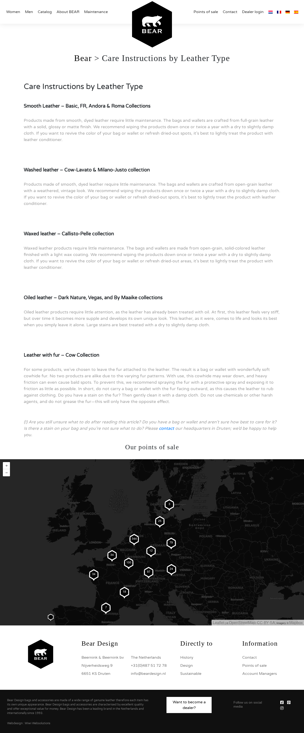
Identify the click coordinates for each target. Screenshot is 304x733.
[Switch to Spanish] (296, 12)
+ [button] (6, 465)
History (186, 657)
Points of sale (206, 11)
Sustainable (190, 673)
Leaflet (218, 622)
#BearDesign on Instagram (152, 609)
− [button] (6, 472)
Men (29, 11)
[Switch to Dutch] (270, 12)
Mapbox (296, 622)
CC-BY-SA (266, 622)
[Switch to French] (279, 12)
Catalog (45, 11)
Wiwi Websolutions (37, 723)
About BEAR (68, 11)
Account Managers (259, 673)
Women (13, 11)
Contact (230, 11)
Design (186, 665)
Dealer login (253, 11)
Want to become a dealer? (189, 705)
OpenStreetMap (242, 622)
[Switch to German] (287, 12)
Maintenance (96, 11)
